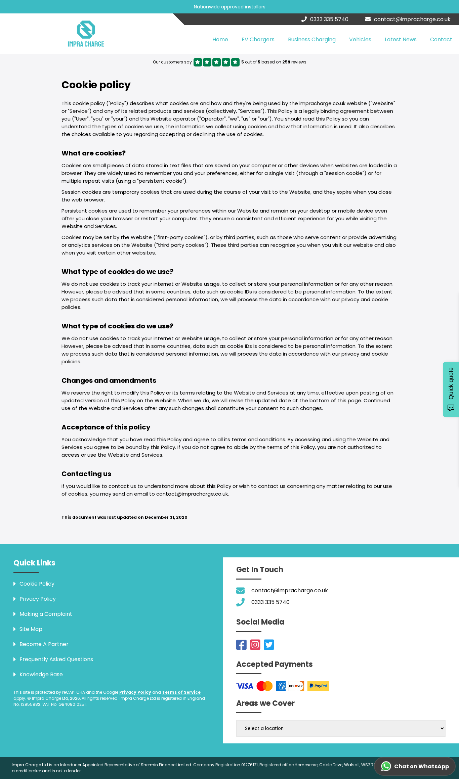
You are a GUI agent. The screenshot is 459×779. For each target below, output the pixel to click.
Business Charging (312, 39)
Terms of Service (181, 692)
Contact (441, 39)
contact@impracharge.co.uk (412, 19)
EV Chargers (258, 39)
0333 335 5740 (329, 19)
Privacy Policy (135, 692)
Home (220, 39)
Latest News (401, 39)
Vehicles (360, 39)
